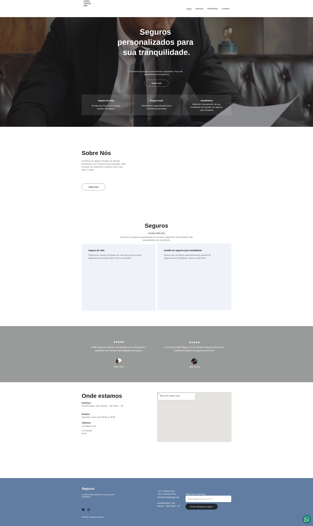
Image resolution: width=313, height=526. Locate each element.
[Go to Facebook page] (84, 509)
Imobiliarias (212, 8)
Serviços (199, 8)
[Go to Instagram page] (88, 509)
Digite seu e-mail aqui (195, 494)
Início (189, 8)
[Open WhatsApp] (307, 519)
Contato (225, 8)
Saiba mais (156, 83)
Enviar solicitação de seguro (201, 507)
